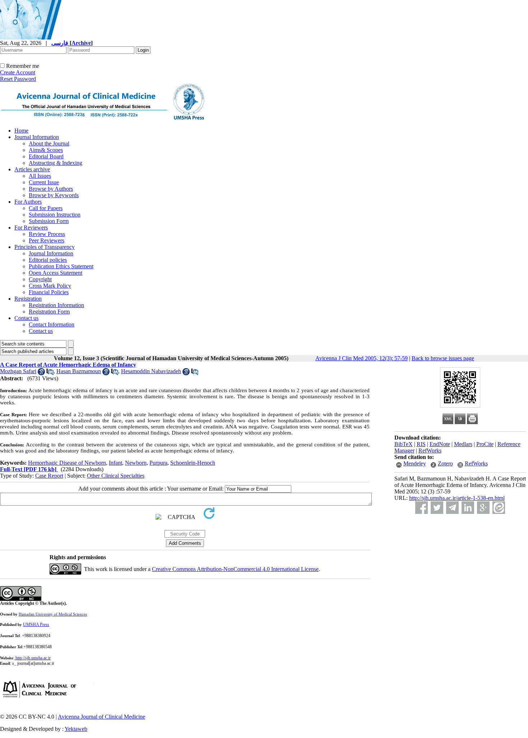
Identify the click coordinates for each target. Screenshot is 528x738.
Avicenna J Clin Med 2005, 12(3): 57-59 (361, 358)
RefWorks (429, 450)
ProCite (485, 444)
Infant (115, 463)
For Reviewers (31, 227)
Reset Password (18, 79)
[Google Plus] (483, 507)
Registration (28, 299)
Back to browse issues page (443, 358)
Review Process (47, 234)
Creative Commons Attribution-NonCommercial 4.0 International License (235, 569)
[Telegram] (452, 507)
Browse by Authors (51, 189)
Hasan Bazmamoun (78, 371)
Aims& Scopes (46, 150)
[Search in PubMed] (50, 373)
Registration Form (49, 311)
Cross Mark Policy (50, 286)
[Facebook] (421, 507)
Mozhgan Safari (18, 371)
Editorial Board (46, 156)
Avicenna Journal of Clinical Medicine (101, 717)
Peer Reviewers (46, 240)
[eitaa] (498, 507)
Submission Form (49, 221)
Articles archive (32, 169)
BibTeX (403, 444)
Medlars (463, 444)
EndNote (440, 444)
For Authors (28, 202)
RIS (421, 444)
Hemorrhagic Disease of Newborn (67, 463)
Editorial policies (48, 260)
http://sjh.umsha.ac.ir (33, 657)
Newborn (136, 463)
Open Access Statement (55, 273)
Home (21, 130)
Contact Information (51, 324)
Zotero (445, 463)
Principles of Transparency (44, 247)
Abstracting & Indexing (55, 163)
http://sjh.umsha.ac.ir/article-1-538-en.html (457, 498)
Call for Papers (45, 208)
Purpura (158, 463)
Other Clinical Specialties (115, 476)
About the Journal (49, 143)
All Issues (40, 176)
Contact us (26, 318)
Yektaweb (76, 729)
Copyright (40, 279)
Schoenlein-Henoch (192, 463)
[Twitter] (437, 507)
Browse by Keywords (54, 195)
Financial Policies (49, 292)
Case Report (49, 476)
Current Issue (44, 182)
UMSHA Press (36, 624)
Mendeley (414, 463)
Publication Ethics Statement (61, 266)
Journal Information (36, 137)
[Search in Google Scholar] (41, 373)
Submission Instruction (54, 215)
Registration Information (56, 305)
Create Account (17, 72)
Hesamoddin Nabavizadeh (151, 371)
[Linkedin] (468, 507)
